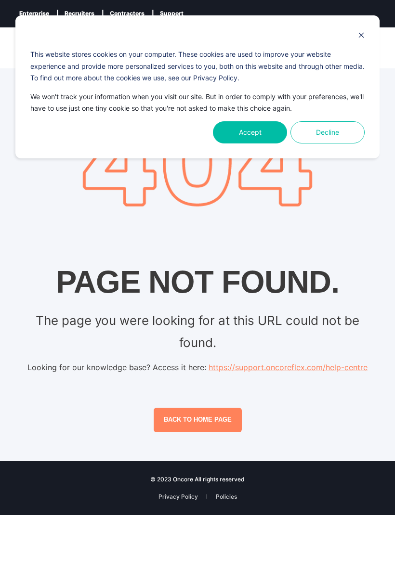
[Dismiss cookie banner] (361, 36)
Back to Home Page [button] (198, 419)
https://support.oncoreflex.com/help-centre (288, 367)
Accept (250, 132)
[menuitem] (34, 13)
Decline (327, 132)
